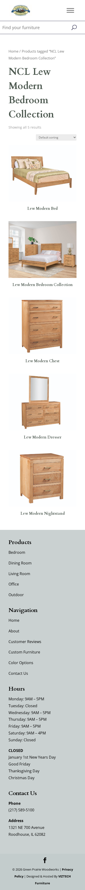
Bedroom (16, 552)
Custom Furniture (24, 652)
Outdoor (16, 594)
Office (13, 584)
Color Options (20, 662)
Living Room (19, 573)
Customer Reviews (24, 641)
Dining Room (20, 563)
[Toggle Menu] (70, 10)
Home (13, 51)
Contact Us (18, 673)
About (13, 631)
